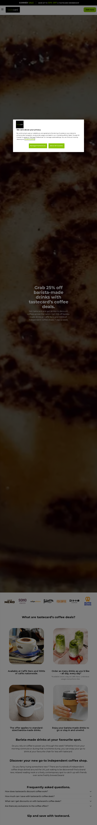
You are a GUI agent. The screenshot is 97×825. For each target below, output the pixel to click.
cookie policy (30, 139)
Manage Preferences (38, 146)
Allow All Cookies (56, 146)
